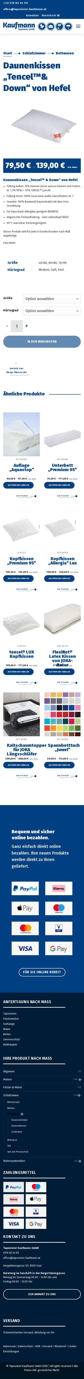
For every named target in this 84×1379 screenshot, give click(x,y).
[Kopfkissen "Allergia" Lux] (62, 528)
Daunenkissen (18, 1125)
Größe (7, 298)
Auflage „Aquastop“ (21, 467)
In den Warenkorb (42, 341)
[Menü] (78, 26)
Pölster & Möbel (12, 1087)
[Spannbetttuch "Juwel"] (62, 714)
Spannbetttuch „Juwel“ (62, 747)
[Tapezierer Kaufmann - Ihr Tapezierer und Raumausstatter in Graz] (37, 26)
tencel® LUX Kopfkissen (21, 654)
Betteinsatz (13, 1102)
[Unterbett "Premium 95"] (62, 434)
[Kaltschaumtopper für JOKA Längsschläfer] (21, 714)
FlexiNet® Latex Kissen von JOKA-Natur (62, 658)
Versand (47, 1346)
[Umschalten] (79, 1080)
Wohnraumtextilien (14, 1160)
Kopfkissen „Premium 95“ (21, 561)
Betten (11, 1108)
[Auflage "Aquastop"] (21, 434)
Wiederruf (60, 1346)
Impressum (9, 1346)
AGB (37, 1346)
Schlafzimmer (34, 53)
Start (7, 53)
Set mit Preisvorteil (17, 1151)
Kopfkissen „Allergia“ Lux (62, 561)
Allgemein (9, 1071)
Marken (7, 1079)
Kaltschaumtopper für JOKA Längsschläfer (21, 749)
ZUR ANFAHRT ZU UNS (42, 1294)
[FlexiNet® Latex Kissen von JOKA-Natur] (62, 621)
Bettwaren (65, 53)
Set (9, 1145)
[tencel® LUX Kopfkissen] (21, 621)
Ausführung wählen (18, 485)
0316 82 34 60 (11, 1252)
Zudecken (16, 1131)
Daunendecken (19, 1120)
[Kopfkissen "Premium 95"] (21, 528)
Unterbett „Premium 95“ (62, 467)
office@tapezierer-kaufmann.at (21, 1257)
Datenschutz (25, 1346)
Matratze (12, 1140)
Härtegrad (10, 310)
